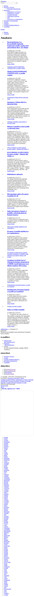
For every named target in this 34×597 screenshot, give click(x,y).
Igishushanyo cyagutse (22, 379)
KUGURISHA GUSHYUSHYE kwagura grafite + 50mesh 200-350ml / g (18, 154)
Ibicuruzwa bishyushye (14, 378)
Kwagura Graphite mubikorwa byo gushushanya (18, 232)
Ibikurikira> (5, 329)
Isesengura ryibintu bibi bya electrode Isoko (16, 103)
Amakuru (6, 33)
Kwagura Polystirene (13, 381)
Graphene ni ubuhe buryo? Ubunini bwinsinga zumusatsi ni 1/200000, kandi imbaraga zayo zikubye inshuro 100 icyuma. (18, 262)
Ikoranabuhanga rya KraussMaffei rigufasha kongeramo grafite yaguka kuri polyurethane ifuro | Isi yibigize (18, 44)
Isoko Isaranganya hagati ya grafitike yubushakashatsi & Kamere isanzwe (17, 213)
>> (9, 329)
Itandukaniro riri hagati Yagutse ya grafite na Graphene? (18, 290)
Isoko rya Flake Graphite (15, 309)
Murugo (6, 32)
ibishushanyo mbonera (15, 174)
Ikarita (22, 378)
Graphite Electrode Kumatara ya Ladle (16, 382)
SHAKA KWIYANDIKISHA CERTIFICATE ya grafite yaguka (17, 73)
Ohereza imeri (4, 385)
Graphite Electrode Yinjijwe (8, 379)
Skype (2, 387)
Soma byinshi (10, 64)
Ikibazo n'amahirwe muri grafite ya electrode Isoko (18, 127)
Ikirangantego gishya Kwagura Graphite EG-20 (18, 195)
